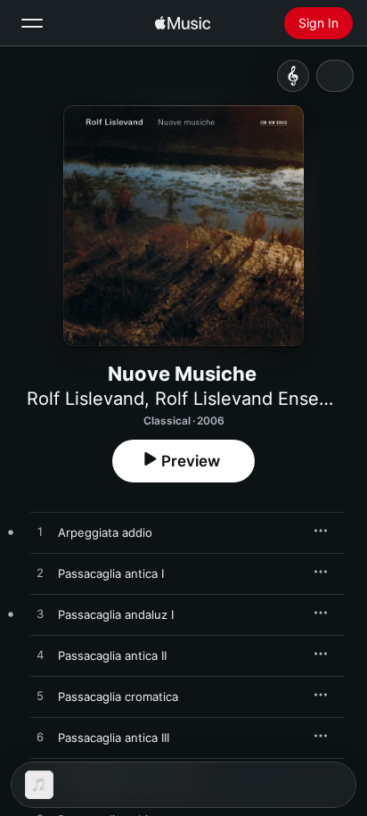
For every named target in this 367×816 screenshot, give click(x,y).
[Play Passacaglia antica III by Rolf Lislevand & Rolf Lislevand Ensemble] (40, 737)
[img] (182, 23)
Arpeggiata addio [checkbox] (105, 532)
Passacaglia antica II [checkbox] (112, 655)
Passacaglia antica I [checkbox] (111, 573)
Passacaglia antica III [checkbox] (113, 737)
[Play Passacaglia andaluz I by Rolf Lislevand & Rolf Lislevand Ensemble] (40, 614)
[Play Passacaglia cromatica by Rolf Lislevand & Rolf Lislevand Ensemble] (40, 696)
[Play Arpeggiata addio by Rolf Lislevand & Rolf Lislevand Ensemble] (40, 532)
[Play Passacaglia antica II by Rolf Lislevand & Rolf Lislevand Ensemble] (40, 655)
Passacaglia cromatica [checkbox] (118, 696)
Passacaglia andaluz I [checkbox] (116, 614)
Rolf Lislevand (85, 398)
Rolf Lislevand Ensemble (257, 398)
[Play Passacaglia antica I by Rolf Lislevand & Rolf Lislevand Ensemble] (40, 573)
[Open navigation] (32, 23)
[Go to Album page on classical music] (293, 76)
